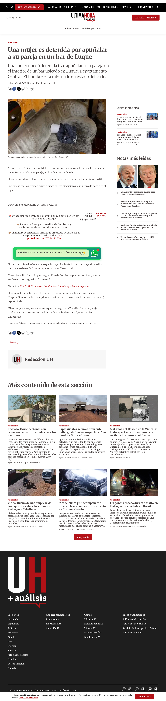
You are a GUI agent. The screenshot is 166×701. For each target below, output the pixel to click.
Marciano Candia (36, 527)
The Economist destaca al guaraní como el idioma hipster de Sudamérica (129, 137)
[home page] (83, 17)
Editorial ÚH (72, 28)
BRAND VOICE (145, 7)
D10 (98, 7)
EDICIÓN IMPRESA (145, 17)
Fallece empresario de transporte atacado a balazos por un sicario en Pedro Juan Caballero (137, 203)
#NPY (60, 235)
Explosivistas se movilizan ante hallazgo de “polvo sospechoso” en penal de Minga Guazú (82, 432)
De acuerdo (145, 697)
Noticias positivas (91, 28)
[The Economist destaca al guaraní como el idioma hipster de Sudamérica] (152, 134)
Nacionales (13, 42)
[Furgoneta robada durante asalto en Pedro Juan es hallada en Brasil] (134, 482)
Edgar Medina (86, 458)
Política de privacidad (28, 698)
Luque (13, 342)
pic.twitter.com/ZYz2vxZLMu (44, 238)
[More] (78, 7)
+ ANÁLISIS (88, 7)
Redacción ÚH (39, 359)
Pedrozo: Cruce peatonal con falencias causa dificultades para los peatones (32, 432)
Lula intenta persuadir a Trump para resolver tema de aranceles (138, 193)
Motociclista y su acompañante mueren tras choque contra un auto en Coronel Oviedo (82, 506)
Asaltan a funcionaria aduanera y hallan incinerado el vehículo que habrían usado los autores (139, 227)
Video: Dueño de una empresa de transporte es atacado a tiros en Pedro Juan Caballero (29, 506)
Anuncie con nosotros (58, 615)
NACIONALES (54, 7)
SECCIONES (70, 7)
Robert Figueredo (87, 529)
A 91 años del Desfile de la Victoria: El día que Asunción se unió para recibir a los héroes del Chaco (133, 432)
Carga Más (83, 537)
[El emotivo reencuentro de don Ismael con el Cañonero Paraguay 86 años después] (152, 116)
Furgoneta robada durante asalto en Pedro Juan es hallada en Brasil (134, 504)
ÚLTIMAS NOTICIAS (29, 7)
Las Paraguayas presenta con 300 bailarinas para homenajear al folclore (139, 215)
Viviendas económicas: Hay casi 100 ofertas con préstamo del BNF (137, 238)
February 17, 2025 (101, 215)
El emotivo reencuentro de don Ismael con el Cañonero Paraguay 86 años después (130, 119)
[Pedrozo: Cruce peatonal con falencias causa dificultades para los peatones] (32, 408)
